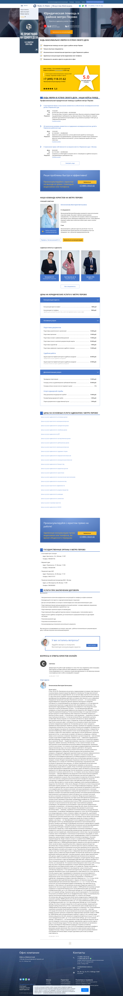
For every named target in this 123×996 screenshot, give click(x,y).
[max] (29, 979)
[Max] (85, 6)
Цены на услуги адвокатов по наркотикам (52, 473)
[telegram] (80, 6)
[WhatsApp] (83, 6)
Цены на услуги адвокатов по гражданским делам (55, 425)
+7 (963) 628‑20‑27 (83, 958)
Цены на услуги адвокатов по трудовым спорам (54, 451)
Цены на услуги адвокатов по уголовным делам (54, 417)
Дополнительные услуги (52, 372)
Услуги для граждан (65, 981)
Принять (85, 990)
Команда (71, 2)
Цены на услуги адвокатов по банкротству (52, 464)
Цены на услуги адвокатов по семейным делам (54, 430)
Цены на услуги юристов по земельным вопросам (55, 447)
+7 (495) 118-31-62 (95, 6)
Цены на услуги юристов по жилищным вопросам (55, 421)
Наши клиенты (24, 9)
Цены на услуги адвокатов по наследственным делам (56, 438)
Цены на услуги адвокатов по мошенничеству (53, 481)
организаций (59, 70)
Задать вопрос (92, 645)
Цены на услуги (24, 12)
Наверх (22, 17)
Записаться (87, 182)
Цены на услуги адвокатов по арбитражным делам (55, 443)
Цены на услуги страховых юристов (51, 503)
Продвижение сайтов (26, 984)
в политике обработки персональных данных (54, 992)
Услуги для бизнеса (65, 983)
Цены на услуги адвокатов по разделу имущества (54, 490)
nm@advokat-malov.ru (84, 967)
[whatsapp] (26, 979)
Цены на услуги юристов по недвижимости (53, 485)
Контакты (77, 2)
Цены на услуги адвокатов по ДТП (50, 434)
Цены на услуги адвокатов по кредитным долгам (54, 468)
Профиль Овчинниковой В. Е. (50, 240)
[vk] (20, 979)
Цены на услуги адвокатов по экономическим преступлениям (58, 477)
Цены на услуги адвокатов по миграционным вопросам (56, 460)
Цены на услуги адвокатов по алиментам (52, 498)
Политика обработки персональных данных (86, 981)
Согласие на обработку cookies (83, 983)
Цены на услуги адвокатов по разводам (52, 494)
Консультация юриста (51, 300)
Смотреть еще (70, 163)
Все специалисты (70, 286)
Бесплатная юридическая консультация (58, 2)
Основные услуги (50, 321)
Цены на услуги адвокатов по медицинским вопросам (56, 455)
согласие (53, 990)
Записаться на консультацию (95, 2)
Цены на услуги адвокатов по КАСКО (51, 507)
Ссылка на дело (56, 121)
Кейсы (83, 2)
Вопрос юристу (24, 14)
